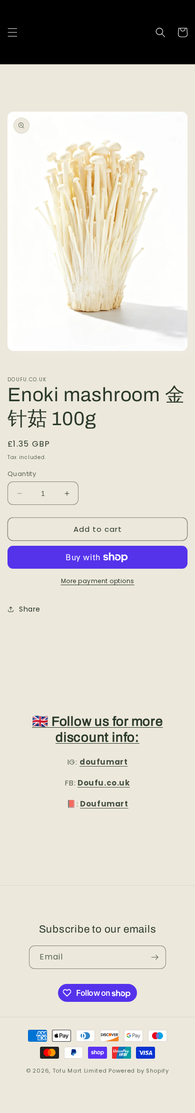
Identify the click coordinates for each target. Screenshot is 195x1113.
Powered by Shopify (138, 1071)
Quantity (22, 473)
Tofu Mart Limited (79, 1071)
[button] (13, 32)
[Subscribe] (155, 957)
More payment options (97, 581)
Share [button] (29, 609)
